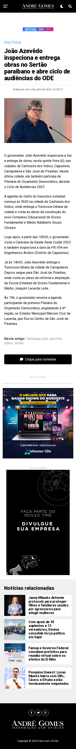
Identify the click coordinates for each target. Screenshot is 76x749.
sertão (19, 343)
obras (8, 343)
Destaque (33, 338)
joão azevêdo (52, 338)
